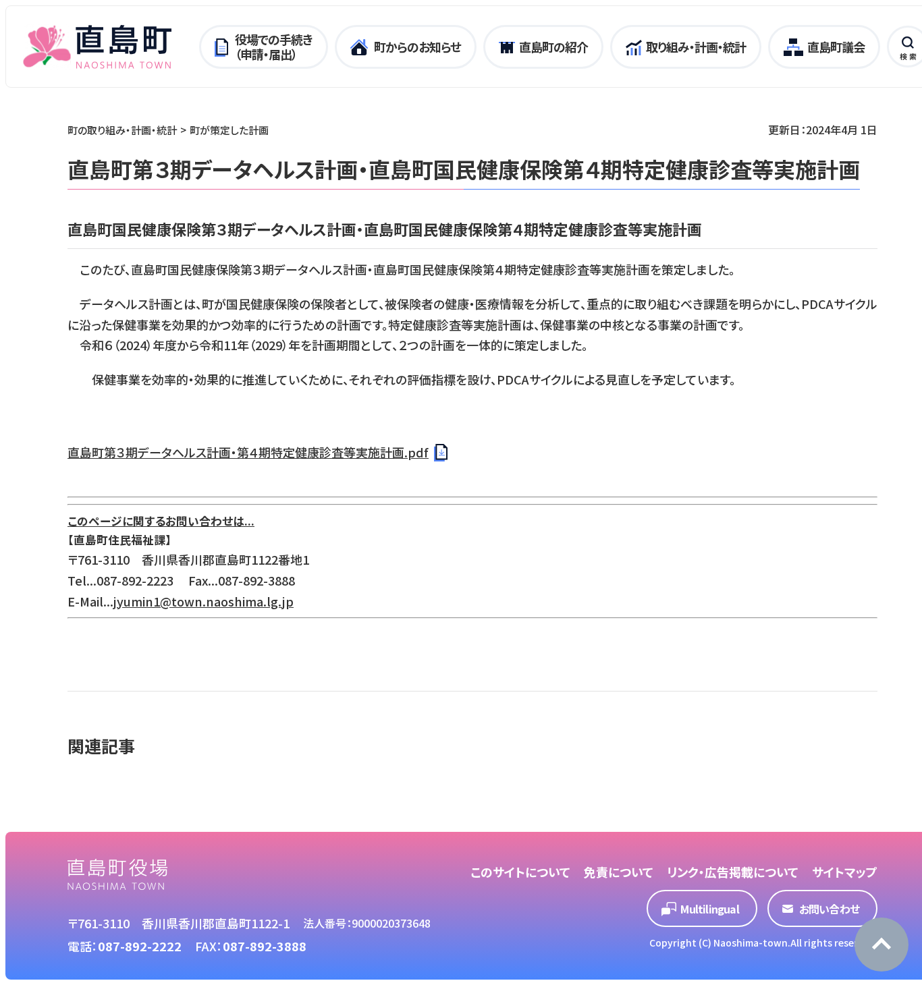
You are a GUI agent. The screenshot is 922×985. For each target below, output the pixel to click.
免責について (618, 871)
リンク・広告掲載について (732, 871)
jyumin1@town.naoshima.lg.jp (203, 601)
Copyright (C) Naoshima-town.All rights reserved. (763, 942)
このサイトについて (520, 871)
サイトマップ (844, 871)
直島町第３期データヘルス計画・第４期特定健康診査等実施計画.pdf (248, 452)
